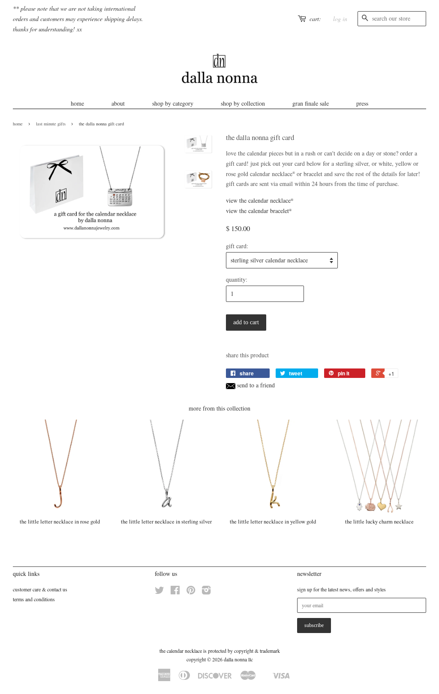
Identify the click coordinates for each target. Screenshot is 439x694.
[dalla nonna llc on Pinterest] (190, 591)
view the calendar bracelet (259, 211)
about (118, 103)
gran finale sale (310, 103)
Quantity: (236, 279)
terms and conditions (34, 599)
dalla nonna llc (238, 659)
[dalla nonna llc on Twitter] (159, 591)
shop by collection (243, 103)
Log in (340, 19)
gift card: (237, 246)
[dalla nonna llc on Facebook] (175, 591)
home (77, 103)
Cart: (315, 19)
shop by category (172, 103)
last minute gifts (51, 124)
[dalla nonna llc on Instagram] (206, 591)
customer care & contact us (40, 589)
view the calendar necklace (259, 200)
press (362, 103)
